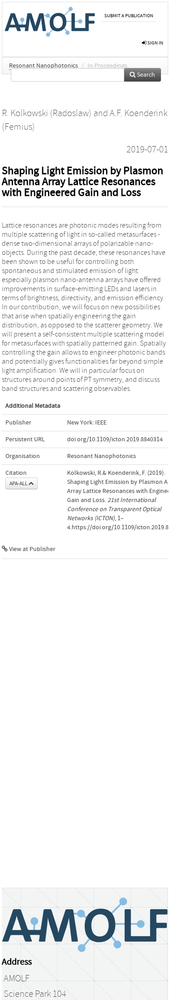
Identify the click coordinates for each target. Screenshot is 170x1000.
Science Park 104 (35, 994)
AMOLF (16, 978)
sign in (154, 43)
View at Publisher (31, 549)
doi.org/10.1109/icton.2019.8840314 (115, 439)
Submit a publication (128, 16)
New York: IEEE (87, 422)
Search (145, 74)
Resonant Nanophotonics (43, 65)
